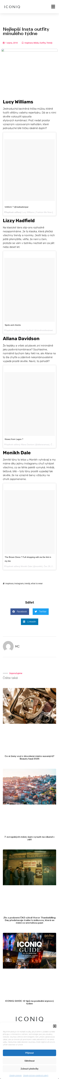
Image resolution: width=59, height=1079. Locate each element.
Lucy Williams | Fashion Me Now (36, 212)
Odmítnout (29, 1061)
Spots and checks (13, 325)
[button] (54, 1026)
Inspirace (28, 43)
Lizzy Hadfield (27, 330)
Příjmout (29, 1053)
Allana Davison (27, 444)
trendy (27, 583)
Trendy (49, 43)
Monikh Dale (26, 566)
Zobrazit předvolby (29, 1068)
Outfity (43, 43)
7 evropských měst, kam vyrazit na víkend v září (29, 838)
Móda (36, 43)
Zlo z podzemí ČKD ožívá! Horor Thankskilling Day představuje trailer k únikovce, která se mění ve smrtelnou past (29, 920)
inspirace (9, 583)
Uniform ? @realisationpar (16, 207)
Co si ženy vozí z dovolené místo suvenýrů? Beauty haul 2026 (29, 757)
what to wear (37, 583)
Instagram (19, 583)
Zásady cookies (15, 1075)
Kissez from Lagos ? (14, 439)
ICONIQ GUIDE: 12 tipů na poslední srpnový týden (29, 1002)
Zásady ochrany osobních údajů (35, 1075)
